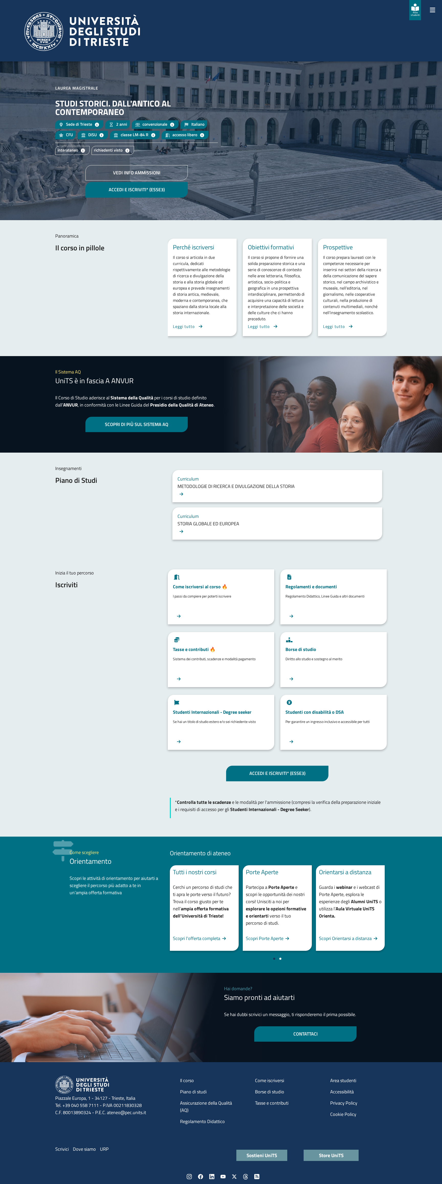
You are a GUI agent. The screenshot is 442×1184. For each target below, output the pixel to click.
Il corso (187, 1080)
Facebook (200, 1176)
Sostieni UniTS (262, 1155)
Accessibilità (342, 1091)
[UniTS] (82, 31)
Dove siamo (84, 1149)
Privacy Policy (343, 1103)
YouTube (223, 1176)
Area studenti (343, 1080)
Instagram (189, 1176)
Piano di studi (193, 1091)
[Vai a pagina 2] (280, 959)
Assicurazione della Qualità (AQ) (206, 1107)
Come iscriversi (269, 1080)
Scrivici (62, 1149)
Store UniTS (331, 1155)
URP (104, 1149)
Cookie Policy (343, 1114)
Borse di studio (269, 1091)
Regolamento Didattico (202, 1121)
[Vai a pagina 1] (274, 959)
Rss (256, 1176)
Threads (245, 1176)
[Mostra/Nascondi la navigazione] (432, 10)
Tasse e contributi (272, 1103)
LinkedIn (211, 1176)
